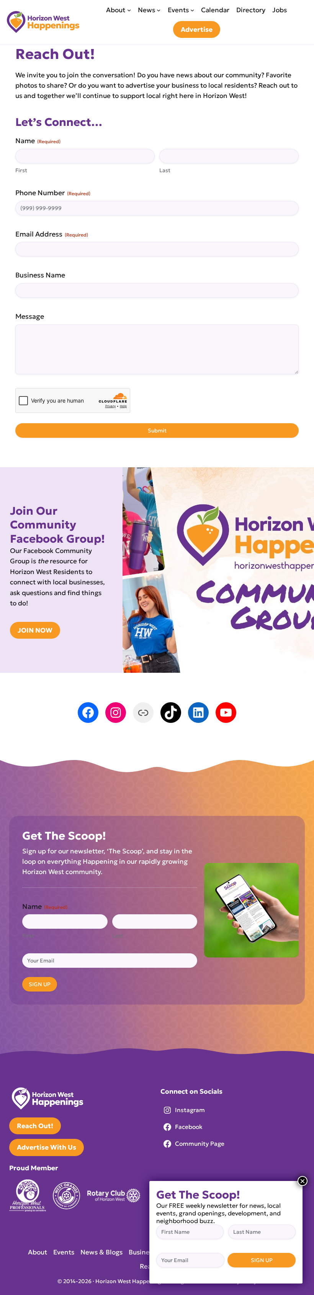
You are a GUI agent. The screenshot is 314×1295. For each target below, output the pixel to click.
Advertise (197, 29)
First (21, 170)
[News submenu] (158, 10)
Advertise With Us (46, 1147)
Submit (157, 430)
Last (164, 170)
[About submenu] (129, 10)
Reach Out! (35, 1126)
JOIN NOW (35, 630)
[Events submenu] (192, 10)
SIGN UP (40, 984)
